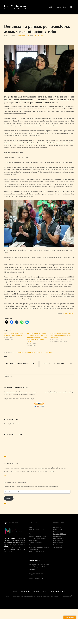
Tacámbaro (22, 471)
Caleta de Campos (14, 468)
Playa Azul (63, 468)
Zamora (40, 471)
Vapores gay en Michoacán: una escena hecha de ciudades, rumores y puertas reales (39, 547)
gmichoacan (39, 36)
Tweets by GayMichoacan (11, 424)
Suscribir (8, 498)
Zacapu (35, 471)
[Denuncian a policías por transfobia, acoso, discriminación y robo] (39, 46)
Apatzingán (6, 468)
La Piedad (31, 468)
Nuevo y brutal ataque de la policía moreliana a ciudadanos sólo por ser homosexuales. (60, 335)
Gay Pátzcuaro (57, 529)
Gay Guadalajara (58, 542)
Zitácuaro (51, 471)
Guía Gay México (58, 538)
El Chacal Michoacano (35, 542)
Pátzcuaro (8, 471)
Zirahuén (45, 471)
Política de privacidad (58, 591)
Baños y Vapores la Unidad (36, 551)
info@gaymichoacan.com (36, 574)
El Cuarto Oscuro (58, 536)
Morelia (55, 468)
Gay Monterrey (57, 545)
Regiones (31, 534)
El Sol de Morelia (68, 313)
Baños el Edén (33, 540)
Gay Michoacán (15, 6)
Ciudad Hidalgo (24, 468)
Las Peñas (37, 468)
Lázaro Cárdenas (45, 468)
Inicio (51, 7)
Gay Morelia (57, 527)
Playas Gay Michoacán (59, 534)
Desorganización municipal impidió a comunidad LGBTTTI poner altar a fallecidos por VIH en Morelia (58, 363)
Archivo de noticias (45, 352)
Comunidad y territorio (25, 352)
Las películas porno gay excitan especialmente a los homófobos (24, 363)
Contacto (45, 591)
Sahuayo (16, 471)
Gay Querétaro (57, 547)
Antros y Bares (61, 7)
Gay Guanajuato (58, 540)
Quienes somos (25, 591)
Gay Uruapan (57, 532)
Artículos (36, 591)
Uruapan (29, 471)
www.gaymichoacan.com (36, 578)
